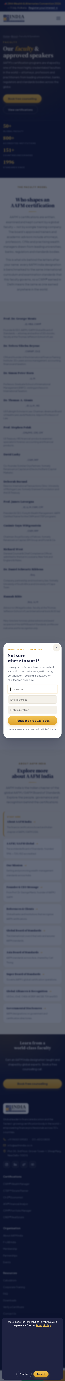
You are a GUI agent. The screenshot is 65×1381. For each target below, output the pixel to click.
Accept (41, 1374)
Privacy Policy (43, 1325)
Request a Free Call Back (33, 720)
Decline (24, 1374)
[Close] (56, 647)
